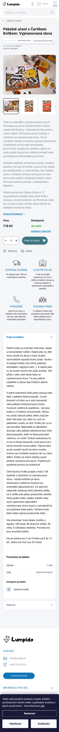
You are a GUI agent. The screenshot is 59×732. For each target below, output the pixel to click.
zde (42, 705)
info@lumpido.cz (17, 658)
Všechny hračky (21, 589)
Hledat (52, 13)
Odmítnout (15, 723)
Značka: (10, 48)
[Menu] (55, 4)
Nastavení (29, 713)
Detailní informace (13, 214)
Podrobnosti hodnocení (43, 40)
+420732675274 (17, 664)
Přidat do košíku (32, 240)
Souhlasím (44, 723)
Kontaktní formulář (19, 676)
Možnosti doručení (41, 231)
